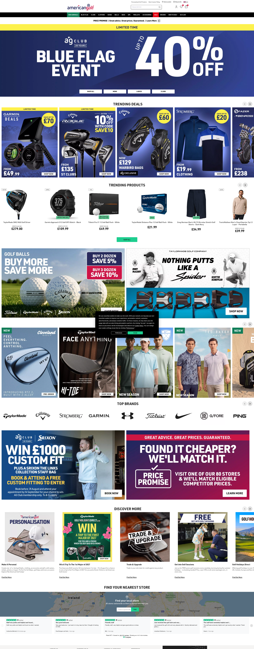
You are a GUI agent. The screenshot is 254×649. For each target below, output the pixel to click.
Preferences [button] (130, 328)
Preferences (118, 333)
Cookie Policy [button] (139, 325)
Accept (135, 333)
